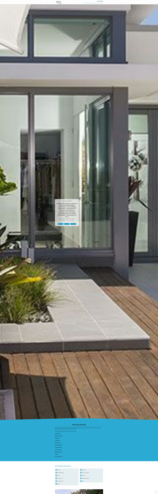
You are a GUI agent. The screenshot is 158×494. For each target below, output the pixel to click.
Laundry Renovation (64, 220)
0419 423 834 (100, 1)
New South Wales (69, 220)
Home (60, 220)
